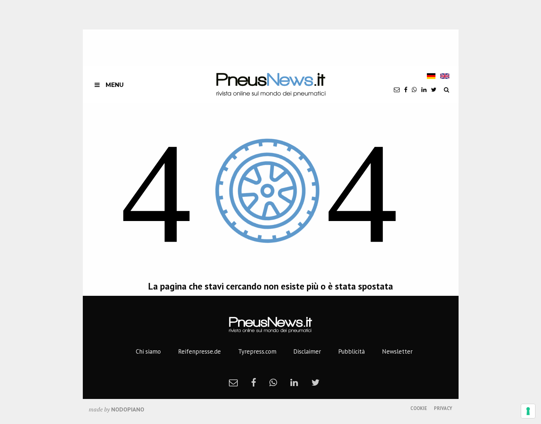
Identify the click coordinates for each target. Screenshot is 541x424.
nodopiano (127, 409)
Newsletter (397, 351)
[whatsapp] (414, 89)
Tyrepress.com (257, 351)
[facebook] (405, 89)
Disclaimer (307, 351)
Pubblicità (351, 351)
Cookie (418, 408)
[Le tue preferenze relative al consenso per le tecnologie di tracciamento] (528, 411)
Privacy (443, 408)
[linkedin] (424, 89)
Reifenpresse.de (199, 351)
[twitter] (433, 89)
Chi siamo (148, 351)
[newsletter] (397, 89)
